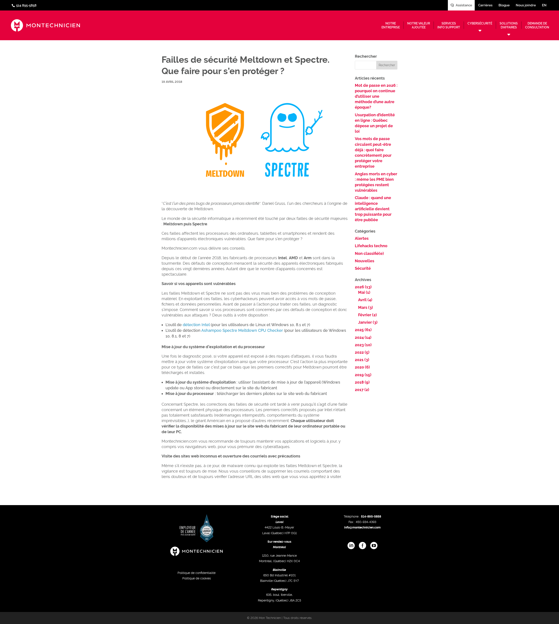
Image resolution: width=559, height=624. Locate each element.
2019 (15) (363, 374)
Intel (206, 324)
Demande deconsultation (537, 25)
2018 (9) (362, 382)
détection (191, 324)
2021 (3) (362, 359)
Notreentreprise (390, 25)
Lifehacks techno (371, 245)
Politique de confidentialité (197, 573)
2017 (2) (362, 389)
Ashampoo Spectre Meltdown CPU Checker (242, 330)
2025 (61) (363, 329)
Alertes (362, 238)
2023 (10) (363, 344)
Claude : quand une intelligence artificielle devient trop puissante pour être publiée (373, 208)
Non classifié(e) (369, 253)
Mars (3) (365, 307)
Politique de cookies (196, 578)
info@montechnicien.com (362, 527)
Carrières (485, 5)
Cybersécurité (480, 23)
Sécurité (363, 268)
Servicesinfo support (448, 25)
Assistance (463, 5)
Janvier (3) (368, 322)
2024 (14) (363, 337)
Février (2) (367, 315)
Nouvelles (364, 261)
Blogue (504, 5)
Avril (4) (365, 299)
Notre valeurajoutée (418, 25)
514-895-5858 (371, 516)
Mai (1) (364, 292)
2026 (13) (363, 287)
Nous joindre (526, 5)
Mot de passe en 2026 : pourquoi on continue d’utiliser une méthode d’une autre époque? (376, 96)
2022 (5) (362, 352)
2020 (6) (362, 367)
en (544, 5)
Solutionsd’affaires (509, 25)
